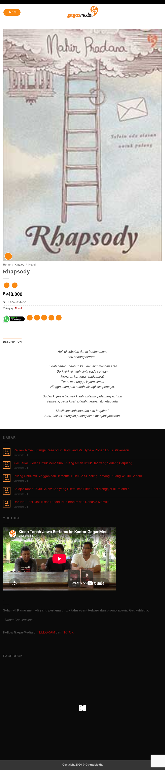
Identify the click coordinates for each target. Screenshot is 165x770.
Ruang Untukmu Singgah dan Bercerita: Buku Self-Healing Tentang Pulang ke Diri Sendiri (77, 476)
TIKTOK (68, 632)
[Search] (160, 12)
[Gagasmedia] (83, 12)
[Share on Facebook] (37, 317)
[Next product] (6, 285)
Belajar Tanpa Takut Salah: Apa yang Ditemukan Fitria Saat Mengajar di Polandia (71, 489)
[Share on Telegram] (58, 317)
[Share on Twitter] (44, 317)
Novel (32, 264)
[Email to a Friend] (51, 317)
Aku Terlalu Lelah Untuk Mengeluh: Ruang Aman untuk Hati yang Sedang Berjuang (72, 463)
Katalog (19, 264)
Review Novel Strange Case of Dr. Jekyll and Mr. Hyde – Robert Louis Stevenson (71, 450)
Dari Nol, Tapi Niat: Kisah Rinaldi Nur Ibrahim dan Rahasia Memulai (61, 502)
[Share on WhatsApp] (29, 317)
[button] (12, 12)
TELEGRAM (46, 632)
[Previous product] (14, 285)
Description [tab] (12, 341)
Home (7, 264)
